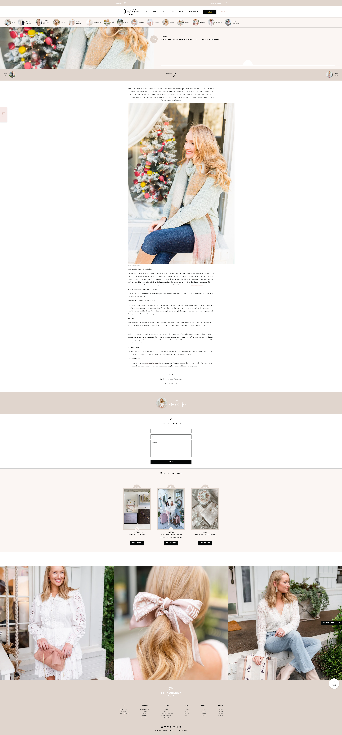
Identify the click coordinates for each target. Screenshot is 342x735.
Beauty (164, 11)
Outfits (213, 3)
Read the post (137, 542)
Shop (225, 11)
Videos (219, 3)
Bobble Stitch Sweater (134, 358)
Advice (187, 711)
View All (166, 718)
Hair (203, 709)
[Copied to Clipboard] (176, 76)
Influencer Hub (194, 11)
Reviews (166, 711)
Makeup (203, 713)
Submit (171, 461)
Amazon (123, 711)
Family (187, 709)
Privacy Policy (145, 718)
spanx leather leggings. (138, 296)
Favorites (205, 532)
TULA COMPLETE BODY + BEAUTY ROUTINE (141, 301)
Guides (221, 709)
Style (146, 11)
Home (154, 11)
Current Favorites (124, 713)
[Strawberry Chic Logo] (130, 11)
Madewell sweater (152, 363)
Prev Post (5, 74)
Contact (144, 715)
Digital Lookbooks (166, 715)
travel (181, 11)
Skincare (203, 711)
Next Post (336, 74)
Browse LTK (123, 709)
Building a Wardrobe (167, 713)
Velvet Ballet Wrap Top (134, 347)
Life (173, 11)
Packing (171, 532)
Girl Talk (186, 713)
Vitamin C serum (196, 285)
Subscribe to (119, 3)
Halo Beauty (131, 318)
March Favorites (136, 535)
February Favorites (205, 535)
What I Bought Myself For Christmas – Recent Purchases (190, 39)
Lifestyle (164, 36)
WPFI (185, 730)
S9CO (180, 730)
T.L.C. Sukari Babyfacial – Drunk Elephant (140, 269)
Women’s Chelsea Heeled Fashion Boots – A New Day (143, 289)
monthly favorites (137, 532)
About (145, 713)
